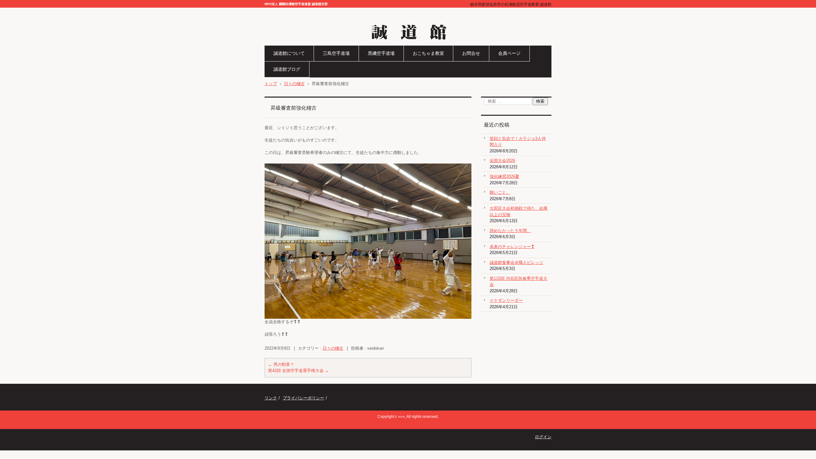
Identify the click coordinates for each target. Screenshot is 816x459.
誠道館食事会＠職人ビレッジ (516, 262)
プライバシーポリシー (303, 398)
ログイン (543, 436)
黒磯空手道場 (381, 53)
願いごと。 (500, 192)
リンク (271, 398)
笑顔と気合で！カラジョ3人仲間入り (518, 141)
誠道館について (289, 53)
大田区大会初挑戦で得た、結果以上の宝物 (519, 211)
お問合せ (471, 53)
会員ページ (509, 53)
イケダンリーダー (506, 300)
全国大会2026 (502, 160)
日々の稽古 (333, 348)
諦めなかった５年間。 (510, 230)
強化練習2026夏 (504, 176)
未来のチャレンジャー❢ (512, 246)
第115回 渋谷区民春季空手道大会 (518, 281)
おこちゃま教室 (428, 53)
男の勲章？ (281, 364)
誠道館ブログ (286, 69)
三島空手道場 (336, 53)
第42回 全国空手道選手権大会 (298, 370)
